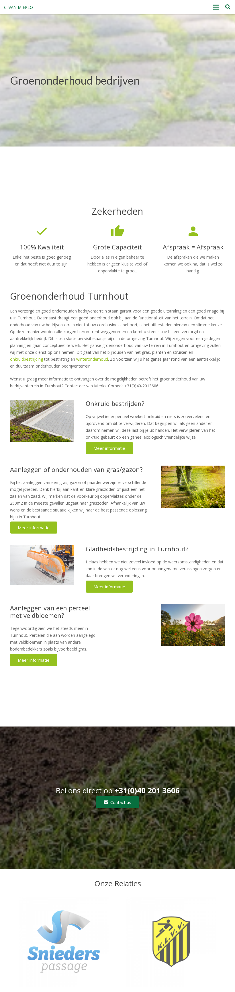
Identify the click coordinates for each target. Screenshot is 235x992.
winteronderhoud (92, 359)
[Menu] (216, 7)
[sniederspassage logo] (64, 942)
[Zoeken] (228, 7)
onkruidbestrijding (26, 359)
